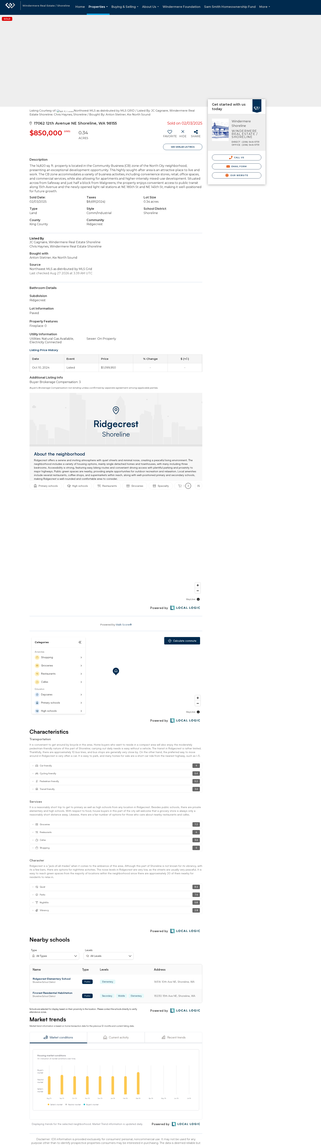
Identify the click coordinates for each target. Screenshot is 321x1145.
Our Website (239, 175)
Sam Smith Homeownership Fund (230, 7)
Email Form (239, 166)
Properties (99, 10)
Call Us (238, 157)
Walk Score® (124, 624)
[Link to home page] (10, 7)
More (265, 10)
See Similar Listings (183, 147)
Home (80, 7)
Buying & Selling (125, 10)
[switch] (169, 135)
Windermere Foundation (181, 7)
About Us (151, 10)
